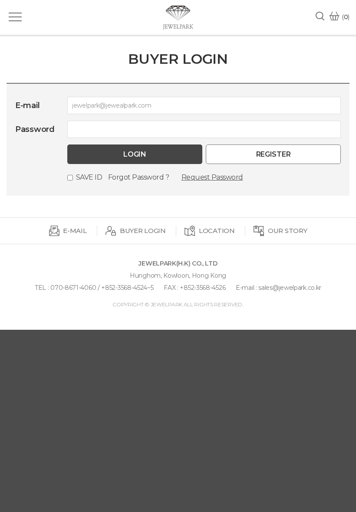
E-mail (27, 105)
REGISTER (273, 154)
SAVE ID (89, 177)
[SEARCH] (322, 18)
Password (35, 129)
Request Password (212, 177)
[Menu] (15, 17)
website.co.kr (192, 312)
